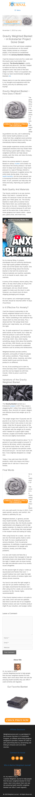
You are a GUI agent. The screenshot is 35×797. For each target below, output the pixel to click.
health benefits (8, 176)
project (12, 406)
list (10, 76)
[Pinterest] (21, 758)
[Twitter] (17, 758)
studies (17, 163)
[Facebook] (13, 758)
